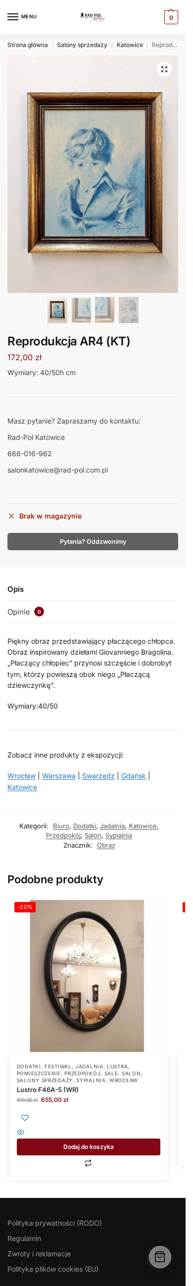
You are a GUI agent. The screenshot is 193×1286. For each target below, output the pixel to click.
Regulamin (24, 1238)
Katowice (130, 44)
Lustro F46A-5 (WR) (48, 1090)
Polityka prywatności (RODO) (54, 1223)
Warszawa (59, 775)
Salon (93, 835)
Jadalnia (112, 826)
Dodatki (84, 826)
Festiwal (58, 1066)
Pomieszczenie (39, 1073)
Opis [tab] (15, 589)
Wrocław (21, 775)
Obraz (106, 845)
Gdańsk (133, 775)
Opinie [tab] (24, 612)
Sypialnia (118, 835)
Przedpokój (63, 835)
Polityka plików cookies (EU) (52, 1269)
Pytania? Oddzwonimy (93, 541)
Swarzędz (98, 775)
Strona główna (27, 44)
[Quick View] (88, 1133)
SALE (111, 1073)
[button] (164, 69)
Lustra (117, 1066)
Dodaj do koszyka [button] (88, 1146)
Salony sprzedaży (82, 44)
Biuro (61, 826)
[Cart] (160, 1257)
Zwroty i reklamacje (39, 1253)
